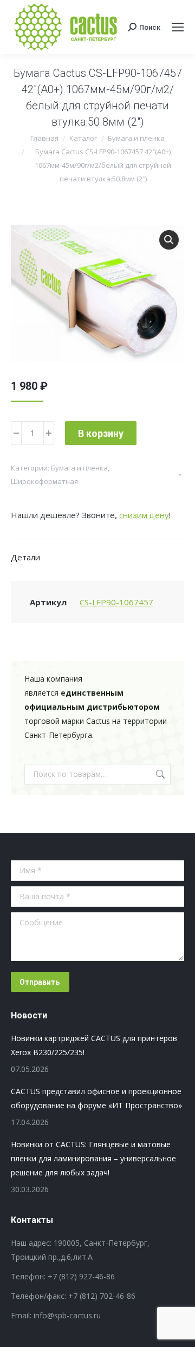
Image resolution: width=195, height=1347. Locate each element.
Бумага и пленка (79, 468)
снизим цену (144, 514)
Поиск (159, 774)
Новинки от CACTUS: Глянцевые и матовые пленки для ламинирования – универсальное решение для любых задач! (93, 1158)
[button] (169, 240)
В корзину (100, 433)
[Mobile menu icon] (177, 27)
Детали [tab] (25, 557)
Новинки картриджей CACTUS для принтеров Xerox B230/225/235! (94, 1045)
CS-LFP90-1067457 (116, 602)
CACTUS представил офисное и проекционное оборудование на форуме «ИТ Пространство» (96, 1098)
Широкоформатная (44, 481)
